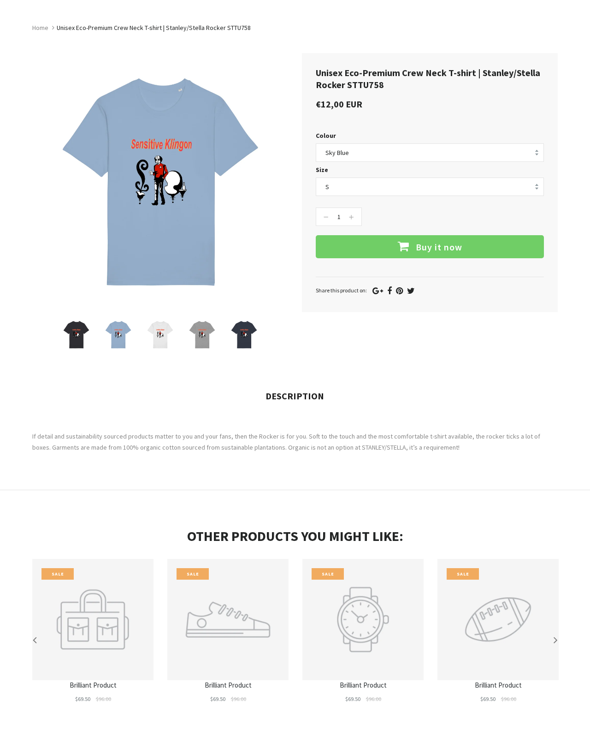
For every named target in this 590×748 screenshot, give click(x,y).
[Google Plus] (377, 290)
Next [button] (555, 639)
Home (40, 28)
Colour (326, 135)
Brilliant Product (93, 685)
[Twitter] (411, 290)
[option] (76, 335)
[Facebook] (389, 290)
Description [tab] (295, 396)
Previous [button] (34, 639)
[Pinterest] (399, 290)
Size (322, 170)
